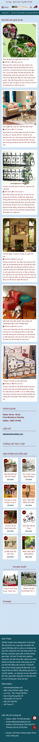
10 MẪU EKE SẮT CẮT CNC (10, 553)
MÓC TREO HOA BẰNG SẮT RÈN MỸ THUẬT (29, 501)
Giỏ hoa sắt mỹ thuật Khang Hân (10, 527)
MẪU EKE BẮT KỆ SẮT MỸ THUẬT (10, 475)
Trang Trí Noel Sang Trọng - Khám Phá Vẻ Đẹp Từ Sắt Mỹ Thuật (10, 590)
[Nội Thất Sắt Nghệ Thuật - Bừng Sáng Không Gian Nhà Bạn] (19, 40)
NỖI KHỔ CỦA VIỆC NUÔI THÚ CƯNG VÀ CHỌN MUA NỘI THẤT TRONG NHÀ (17, 322)
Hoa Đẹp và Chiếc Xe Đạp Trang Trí (10, 501)
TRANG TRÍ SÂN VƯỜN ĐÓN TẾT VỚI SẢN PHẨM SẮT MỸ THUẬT (28, 590)
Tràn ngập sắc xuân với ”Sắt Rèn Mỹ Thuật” (18, 127)
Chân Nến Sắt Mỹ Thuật (29, 527)
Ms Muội (18, 2)
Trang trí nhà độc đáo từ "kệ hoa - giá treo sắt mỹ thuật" (18, 188)
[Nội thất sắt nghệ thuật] (20, 7)
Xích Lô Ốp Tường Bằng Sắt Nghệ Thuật (28, 475)
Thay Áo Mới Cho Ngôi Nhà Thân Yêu (16, 59)
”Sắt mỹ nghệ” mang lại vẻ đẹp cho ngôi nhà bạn (18, 255)
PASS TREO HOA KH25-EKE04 (29, 553)
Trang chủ (5, 13)
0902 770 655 (28, 2)
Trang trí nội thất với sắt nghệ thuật (15, 381)
